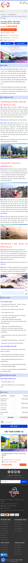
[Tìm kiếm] (25, 11)
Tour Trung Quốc (5, 549)
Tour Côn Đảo (4, 528)
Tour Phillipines (18, 531)
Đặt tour (14, 426)
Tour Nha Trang (4, 533)
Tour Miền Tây (4, 537)
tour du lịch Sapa (8, 75)
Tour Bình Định (4, 531)
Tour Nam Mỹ (18, 554)
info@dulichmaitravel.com (11, 503)
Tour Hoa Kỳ (18, 549)
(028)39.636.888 (11, 506)
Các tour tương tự (14, 432)
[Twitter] (12, 471)
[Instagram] (18, 471)
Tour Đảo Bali (18, 522)
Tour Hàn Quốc (4, 547)
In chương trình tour (9, 29)
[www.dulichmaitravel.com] (5, 5)
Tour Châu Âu (18, 547)
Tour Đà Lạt (3, 535)
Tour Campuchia (19, 524)
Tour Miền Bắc (4, 524)
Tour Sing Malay (19, 528)
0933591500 (7, 508)
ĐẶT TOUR (23, 464)
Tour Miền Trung (5, 522)
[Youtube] (15, 471)
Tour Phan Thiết (5, 539)
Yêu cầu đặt (21, 43)
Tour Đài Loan (4, 551)
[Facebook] (9, 471)
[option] (14, 54)
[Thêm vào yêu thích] (26, 21)
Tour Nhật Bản (4, 545)
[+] (15, 398)
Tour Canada (18, 551)
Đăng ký (24, 481)
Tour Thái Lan (18, 526)
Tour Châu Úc (18, 545)
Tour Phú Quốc (4, 526)
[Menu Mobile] (26, 3)
